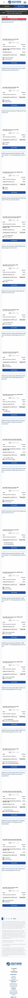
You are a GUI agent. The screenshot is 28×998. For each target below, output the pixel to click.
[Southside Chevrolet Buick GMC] (14, 2)
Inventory (13, 974)
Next (14, 918)
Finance (13, 989)
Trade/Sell (13, 994)
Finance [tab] (13, 42)
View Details (14, 62)
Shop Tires (13, 987)
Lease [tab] (18, 42)
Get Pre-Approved (13, 990)
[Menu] (25, 3)
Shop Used (13, 979)
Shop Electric (13, 977)
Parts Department (13, 986)
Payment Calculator (13, 993)
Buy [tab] (10, 42)
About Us (13, 997)
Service (13, 981)
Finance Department (13, 992)
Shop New (13, 976)
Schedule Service (13, 983)
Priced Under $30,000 (13, 980)
